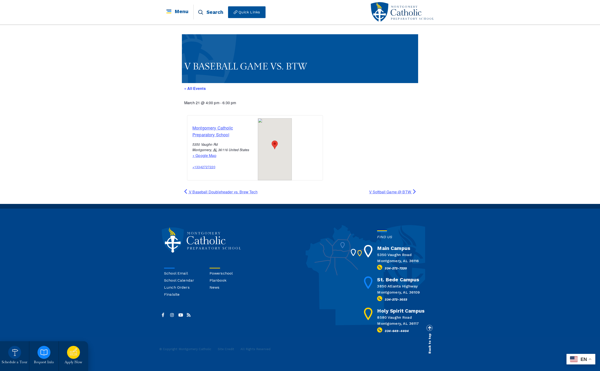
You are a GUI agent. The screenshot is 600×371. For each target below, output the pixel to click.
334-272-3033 (396, 299)
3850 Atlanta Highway (397, 286)
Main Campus (393, 248)
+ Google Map (204, 155)
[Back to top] (429, 328)
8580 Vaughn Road (394, 317)
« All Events (195, 88)
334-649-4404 (397, 331)
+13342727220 (203, 166)
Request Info (44, 362)
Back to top (429, 343)
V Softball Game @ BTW (390, 192)
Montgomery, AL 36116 (398, 261)
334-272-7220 (396, 268)
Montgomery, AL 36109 (398, 292)
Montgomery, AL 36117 (398, 323)
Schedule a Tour (14, 362)
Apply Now (73, 362)
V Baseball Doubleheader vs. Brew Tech (223, 192)
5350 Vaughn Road (394, 254)
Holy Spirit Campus (400, 311)
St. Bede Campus (398, 280)
